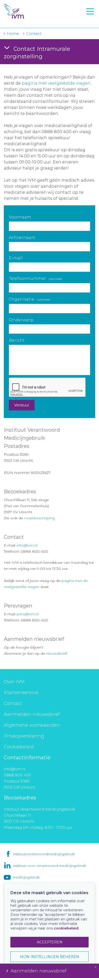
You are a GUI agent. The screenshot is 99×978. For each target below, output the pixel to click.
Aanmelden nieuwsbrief (32, 714)
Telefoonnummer (35, 278)
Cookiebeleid (19, 747)
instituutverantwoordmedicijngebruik (44, 854)
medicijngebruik (26, 877)
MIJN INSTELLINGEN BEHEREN (49, 957)
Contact (13, 703)
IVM (34, 11)
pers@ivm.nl (28, 614)
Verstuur (21, 405)
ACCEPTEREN (49, 942)
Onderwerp (21, 319)
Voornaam (20, 217)
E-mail (16, 258)
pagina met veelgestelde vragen (56, 83)
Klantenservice (21, 692)
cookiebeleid (66, 928)
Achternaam (22, 237)
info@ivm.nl (27, 545)
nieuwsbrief (56, 653)
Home (13, 33)
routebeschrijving (39, 518)
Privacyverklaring (24, 736)
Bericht (17, 340)
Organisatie (29, 299)
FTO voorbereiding (27, 20)
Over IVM (14, 681)
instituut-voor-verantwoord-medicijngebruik (49, 866)
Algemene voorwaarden (32, 725)
